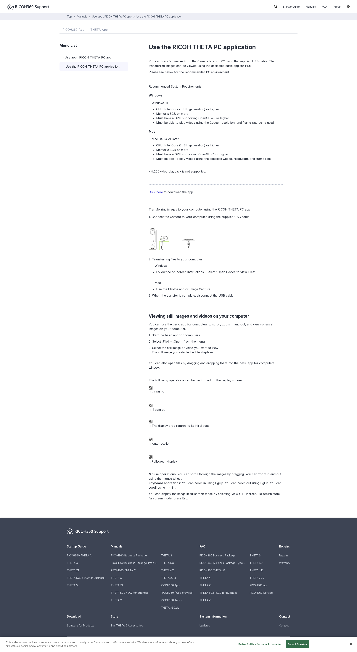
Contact (284, 625)
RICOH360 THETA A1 (79, 555)
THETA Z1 (73, 570)
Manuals (311, 6)
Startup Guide (291, 6)
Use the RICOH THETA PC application (159, 16)
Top (69, 16)
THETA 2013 (168, 577)
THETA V (72, 585)
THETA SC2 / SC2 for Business (85, 577)
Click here (156, 192)
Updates (205, 625)
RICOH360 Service (261, 592)
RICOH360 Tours (171, 600)
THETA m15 (168, 570)
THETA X (72, 562)
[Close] (351, 644)
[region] (178, 644)
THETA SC (167, 562)
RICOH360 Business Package (129, 555)
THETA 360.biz (170, 607)
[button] (275, 6)
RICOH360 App (170, 585)
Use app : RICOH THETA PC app (112, 16)
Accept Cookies (297, 643)
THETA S (166, 555)
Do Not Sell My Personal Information (260, 643)
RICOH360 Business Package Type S (134, 562)
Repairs (283, 555)
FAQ (324, 6)
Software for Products (80, 625)
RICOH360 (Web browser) (177, 592)
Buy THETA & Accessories (127, 625)
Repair (337, 6)
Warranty (284, 562)
